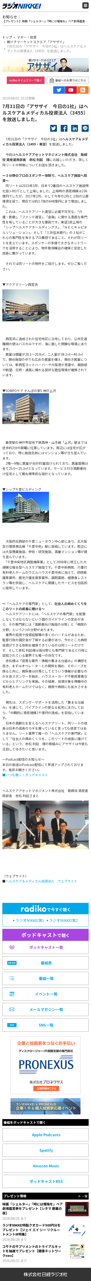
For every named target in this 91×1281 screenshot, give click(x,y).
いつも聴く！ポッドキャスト (27, 774)
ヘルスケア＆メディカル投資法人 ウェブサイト (41, 881)
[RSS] (83, 90)
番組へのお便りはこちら (70, 80)
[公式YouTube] (71, 90)
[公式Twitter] (59, 90)
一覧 (85, 1196)
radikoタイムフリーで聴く (25, 80)
